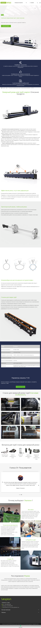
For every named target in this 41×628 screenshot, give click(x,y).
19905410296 (8, 605)
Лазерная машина (19, 2)
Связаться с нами (20, 386)
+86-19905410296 (9, 607)
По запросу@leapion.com (14, 608)
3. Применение (33, 2)
